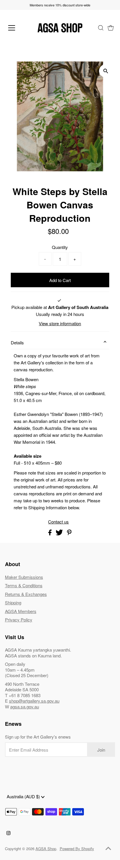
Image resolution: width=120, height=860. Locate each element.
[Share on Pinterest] (69, 533)
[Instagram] (8, 833)
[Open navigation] (17, 28)
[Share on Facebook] (50, 533)
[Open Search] (100, 27)
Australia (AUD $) (24, 796)
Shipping (13, 602)
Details (17, 342)
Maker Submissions (24, 577)
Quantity (60, 247)
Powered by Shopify (77, 848)
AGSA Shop (46, 848)
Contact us (58, 521)
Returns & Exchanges (26, 594)
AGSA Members (20, 611)
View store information (60, 323)
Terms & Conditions (24, 585)
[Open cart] (111, 28)
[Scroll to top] (108, 848)
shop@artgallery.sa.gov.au (34, 701)
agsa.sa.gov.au (24, 706)
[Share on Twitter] (60, 533)
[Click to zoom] (105, 70)
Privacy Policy (18, 620)
